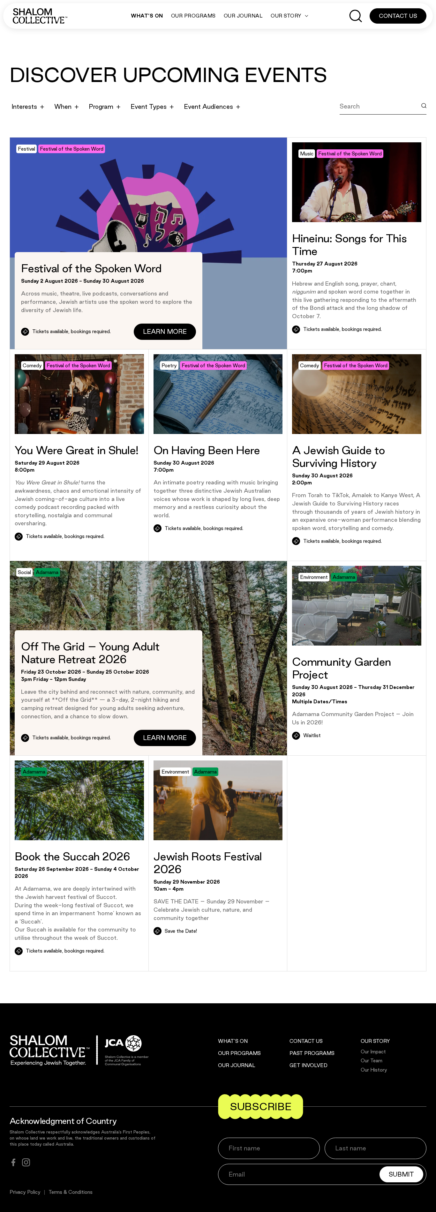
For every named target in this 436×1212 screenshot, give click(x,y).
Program (101, 106)
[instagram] (26, 1162)
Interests (24, 106)
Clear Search (364, 120)
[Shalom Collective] (40, 16)
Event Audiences (208, 106)
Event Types (149, 106)
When (62, 106)
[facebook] (13, 1162)
